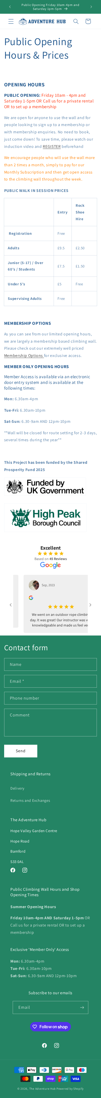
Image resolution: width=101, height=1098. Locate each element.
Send (21, 751)
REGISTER (52, 146)
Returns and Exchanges (30, 800)
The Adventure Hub (42, 1088)
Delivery (17, 788)
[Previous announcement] (10, 6)
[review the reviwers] (25, 598)
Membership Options (24, 355)
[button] (11, 21)
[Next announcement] (91, 6)
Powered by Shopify (70, 1088)
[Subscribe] (82, 1007)
